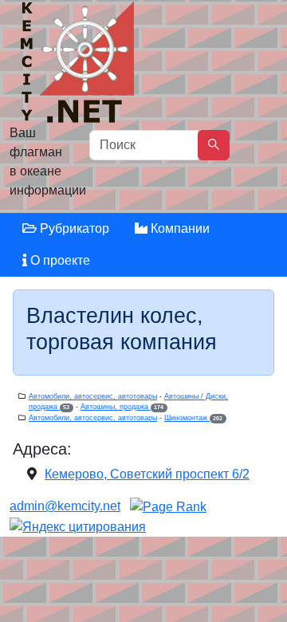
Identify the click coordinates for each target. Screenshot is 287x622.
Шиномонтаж (193, 418)
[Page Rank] (168, 506)
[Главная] (79, 66)
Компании (178, 228)
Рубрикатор (73, 228)
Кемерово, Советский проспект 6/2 (147, 474)
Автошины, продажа (122, 407)
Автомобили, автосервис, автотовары (93, 396)
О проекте (58, 260)
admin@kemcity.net (65, 506)
